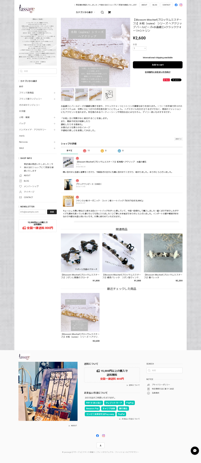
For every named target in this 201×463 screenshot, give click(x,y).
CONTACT (166, 5)
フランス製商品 (26, 93)
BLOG (155, 5)
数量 (135, 44)
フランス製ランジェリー (30, 99)
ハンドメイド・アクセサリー (32, 130)
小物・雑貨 (24, 117)
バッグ (22, 123)
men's (22, 136)
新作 (21, 86)
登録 (52, 212)
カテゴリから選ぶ (84, 12)
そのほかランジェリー (29, 105)
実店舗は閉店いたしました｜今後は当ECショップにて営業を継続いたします (106, 5)
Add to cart (158, 64)
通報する (178, 139)
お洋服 (22, 111)
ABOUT (144, 5)
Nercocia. (23, 142)
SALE (21, 148)
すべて (69, 151)
